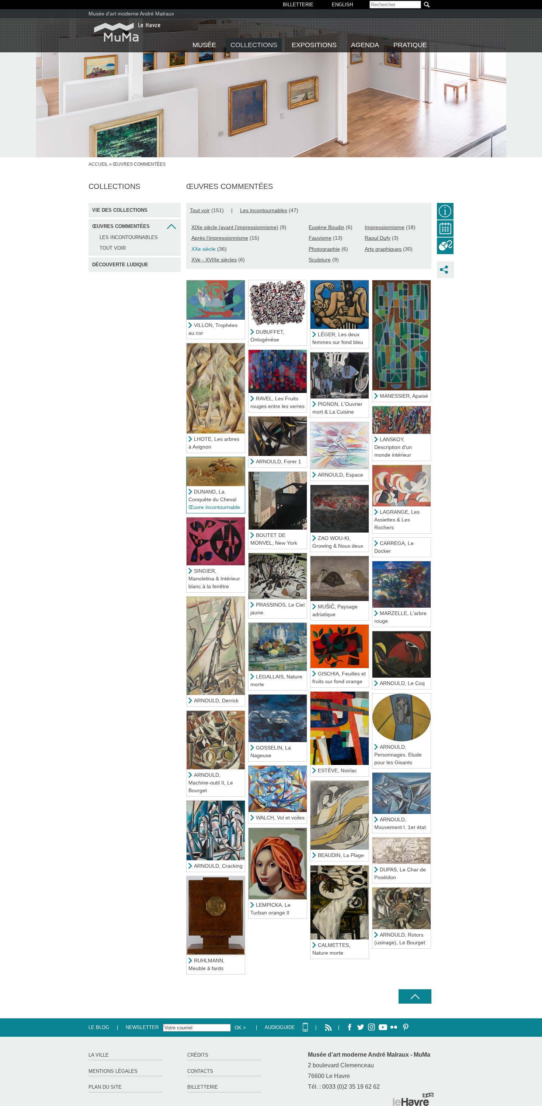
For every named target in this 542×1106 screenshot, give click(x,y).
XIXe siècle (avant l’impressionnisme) (234, 227)
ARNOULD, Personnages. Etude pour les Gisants (398, 754)
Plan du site (105, 1087)
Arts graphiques (383, 249)
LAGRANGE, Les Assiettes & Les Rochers (397, 519)
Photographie (324, 249)
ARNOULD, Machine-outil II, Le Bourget (210, 782)
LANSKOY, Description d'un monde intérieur (393, 447)
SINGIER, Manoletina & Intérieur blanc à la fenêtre (214, 578)
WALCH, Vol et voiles (280, 818)
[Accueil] (127, 32)
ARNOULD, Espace (340, 475)
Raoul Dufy (377, 238)
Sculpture (320, 260)
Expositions (314, 45)
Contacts (200, 1071)
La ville (98, 1055)
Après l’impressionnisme (219, 238)
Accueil (98, 164)
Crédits (197, 1055)
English (342, 4)
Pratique (410, 45)
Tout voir (113, 248)
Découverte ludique (120, 264)
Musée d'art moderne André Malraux (131, 14)
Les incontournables (129, 237)
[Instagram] (371, 1027)
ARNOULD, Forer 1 (278, 461)
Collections (253, 45)
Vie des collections (119, 210)
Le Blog (98, 1027)
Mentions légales (113, 1071)
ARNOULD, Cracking (218, 866)
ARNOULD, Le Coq (402, 683)
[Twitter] (360, 1027)
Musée (204, 45)
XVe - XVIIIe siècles (214, 260)
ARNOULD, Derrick (216, 700)
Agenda (365, 45)
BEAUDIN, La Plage (341, 855)
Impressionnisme (384, 227)
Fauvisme (320, 238)
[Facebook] (349, 1027)
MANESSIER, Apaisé (404, 396)
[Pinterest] (404, 1027)
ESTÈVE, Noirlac (337, 770)
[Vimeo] (382, 1027)
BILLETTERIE (298, 4)
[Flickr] (393, 1027)
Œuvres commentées (121, 226)
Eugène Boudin (326, 227)
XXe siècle (203, 249)
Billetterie (202, 1087)
